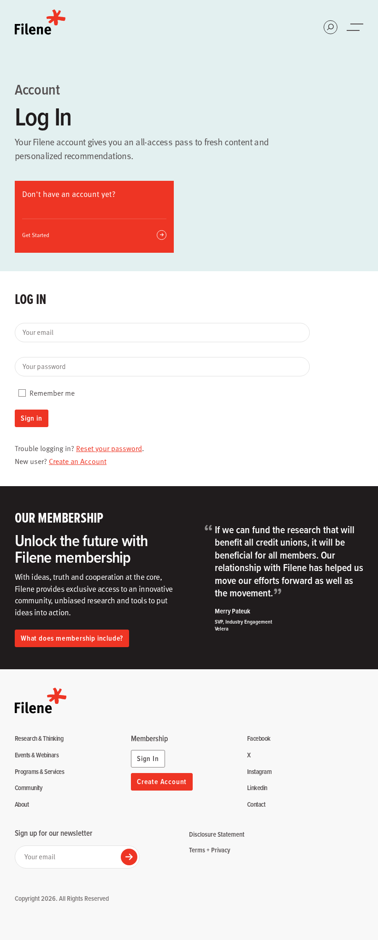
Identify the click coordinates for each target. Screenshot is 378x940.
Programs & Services (39, 771)
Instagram (259, 771)
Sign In (148, 758)
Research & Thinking (39, 738)
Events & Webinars (37, 755)
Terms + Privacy (209, 850)
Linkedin (257, 788)
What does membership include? (72, 638)
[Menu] (355, 27)
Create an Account (77, 461)
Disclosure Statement (216, 834)
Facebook (259, 738)
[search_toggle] (330, 27)
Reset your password (109, 448)
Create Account (162, 781)
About (22, 804)
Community (28, 788)
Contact (256, 804)
